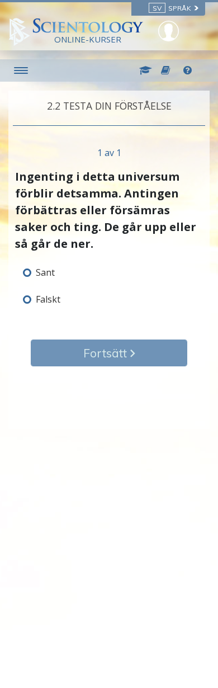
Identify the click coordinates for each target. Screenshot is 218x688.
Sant (45, 272)
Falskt (48, 299)
